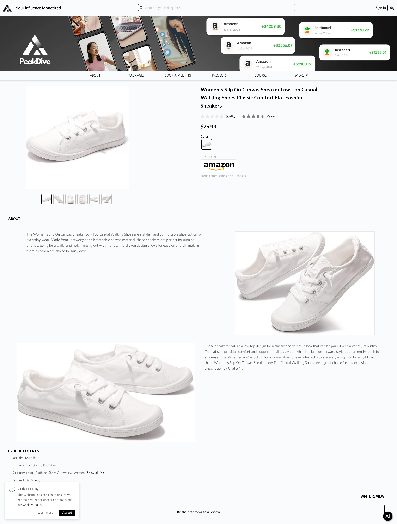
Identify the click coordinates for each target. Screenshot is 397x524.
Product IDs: (26, 480)
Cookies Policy (33, 504)
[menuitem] (380, 7)
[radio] (203, 116)
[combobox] (216, 8)
